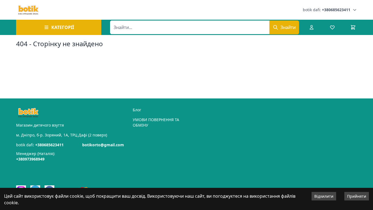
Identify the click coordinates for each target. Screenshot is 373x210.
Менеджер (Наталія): (35, 156)
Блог (137, 109)
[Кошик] (353, 27)
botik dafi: (326, 9)
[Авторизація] (311, 27)
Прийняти (356, 196)
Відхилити (323, 196)
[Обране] (332, 27)
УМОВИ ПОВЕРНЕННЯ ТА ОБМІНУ (156, 122)
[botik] (28, 9)
